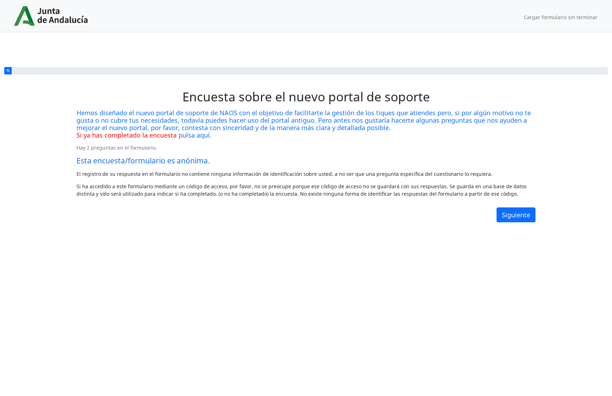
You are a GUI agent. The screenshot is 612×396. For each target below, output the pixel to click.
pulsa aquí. (194, 135)
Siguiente (516, 215)
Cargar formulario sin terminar (560, 17)
